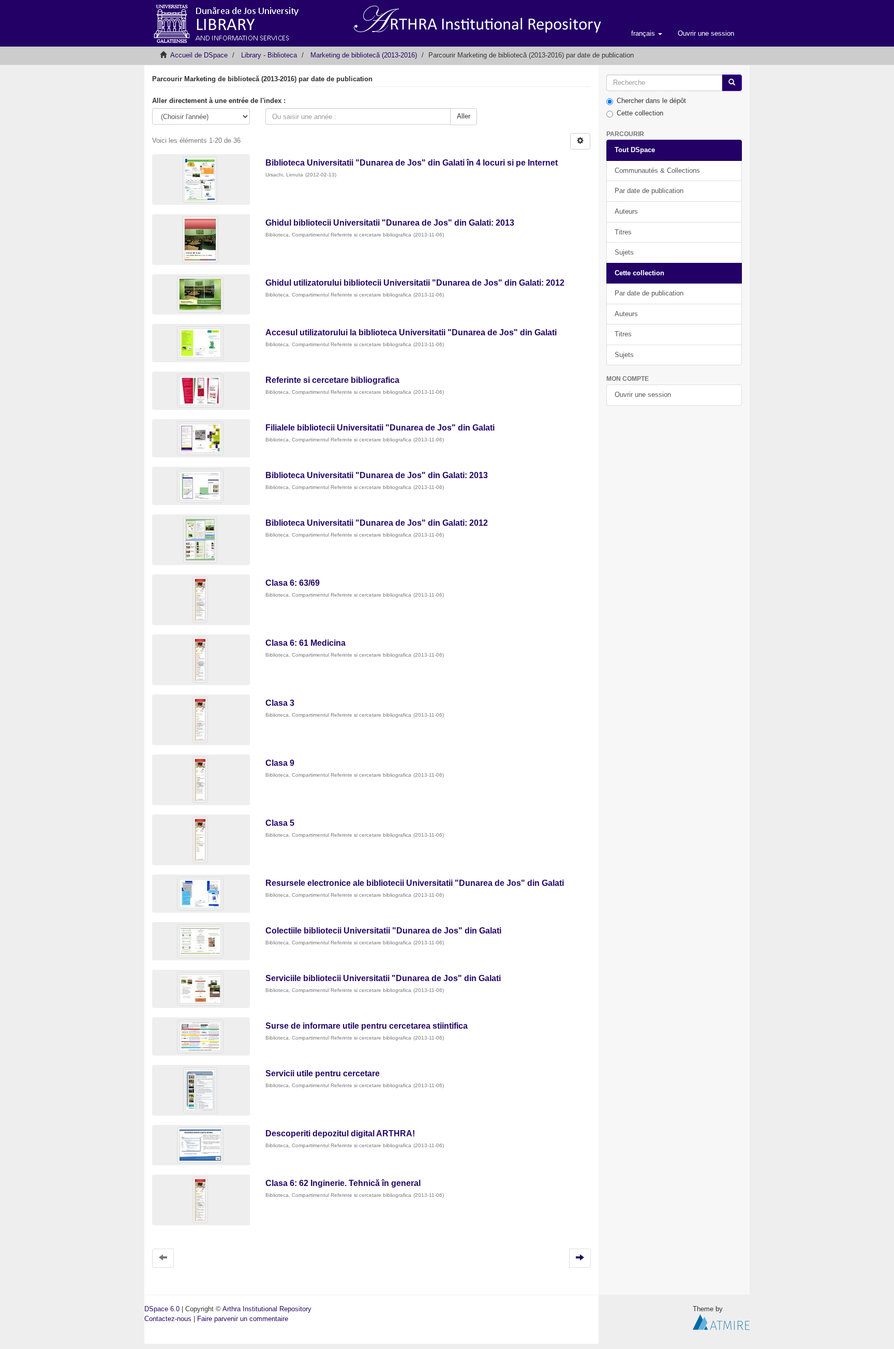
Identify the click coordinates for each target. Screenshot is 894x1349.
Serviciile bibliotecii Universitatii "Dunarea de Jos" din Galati (383, 978)
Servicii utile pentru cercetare (322, 1073)
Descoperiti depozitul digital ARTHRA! (340, 1133)
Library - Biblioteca (269, 55)
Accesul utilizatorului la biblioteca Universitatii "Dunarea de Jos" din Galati (411, 332)
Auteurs (626, 211)
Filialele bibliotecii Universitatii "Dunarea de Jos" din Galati (380, 427)
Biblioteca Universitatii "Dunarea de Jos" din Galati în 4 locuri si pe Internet (411, 162)
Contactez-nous (167, 1319)
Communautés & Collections (657, 170)
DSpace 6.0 (162, 1309)
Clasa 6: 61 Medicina (305, 643)
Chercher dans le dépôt (651, 101)
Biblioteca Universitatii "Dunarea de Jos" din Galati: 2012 (376, 522)
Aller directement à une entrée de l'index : (219, 101)
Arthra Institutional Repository (266, 1309)
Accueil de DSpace (199, 55)
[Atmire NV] (721, 1321)
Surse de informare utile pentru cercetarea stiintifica (366, 1025)
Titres (623, 232)
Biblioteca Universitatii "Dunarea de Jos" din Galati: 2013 (376, 475)
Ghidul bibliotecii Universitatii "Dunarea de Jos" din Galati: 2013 (389, 222)
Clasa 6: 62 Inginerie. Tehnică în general (343, 1183)
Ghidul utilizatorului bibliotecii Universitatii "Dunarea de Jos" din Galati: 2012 (414, 282)
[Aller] (732, 83)
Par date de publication (649, 191)
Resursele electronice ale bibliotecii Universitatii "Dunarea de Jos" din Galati (414, 883)
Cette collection (640, 113)
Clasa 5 (279, 823)
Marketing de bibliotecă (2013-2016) (363, 55)
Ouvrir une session (643, 394)
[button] (646, 34)
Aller (463, 116)
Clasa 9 (279, 763)
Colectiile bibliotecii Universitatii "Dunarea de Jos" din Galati (383, 930)
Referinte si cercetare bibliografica (332, 380)
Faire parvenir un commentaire (242, 1319)
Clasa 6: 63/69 (292, 583)
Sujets (624, 252)
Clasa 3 (279, 703)
